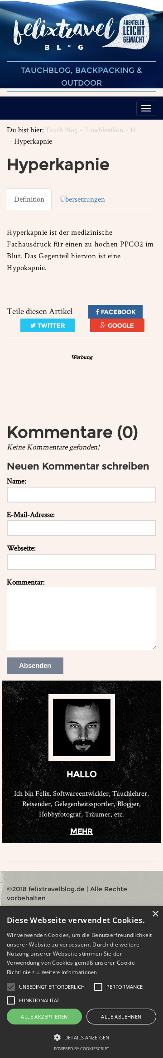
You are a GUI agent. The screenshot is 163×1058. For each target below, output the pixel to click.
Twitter (50, 325)
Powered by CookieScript (81, 1049)
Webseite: (21, 548)
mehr (81, 831)
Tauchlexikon (104, 130)
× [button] (155, 914)
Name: (16, 481)
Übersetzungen (82, 199)
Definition (29, 199)
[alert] (81, 982)
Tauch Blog (61, 130)
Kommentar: (26, 582)
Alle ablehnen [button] (121, 1016)
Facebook (117, 311)
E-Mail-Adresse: (31, 514)
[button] (11, 987)
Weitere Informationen (69, 972)
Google (120, 325)
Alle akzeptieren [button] (44, 1016)
